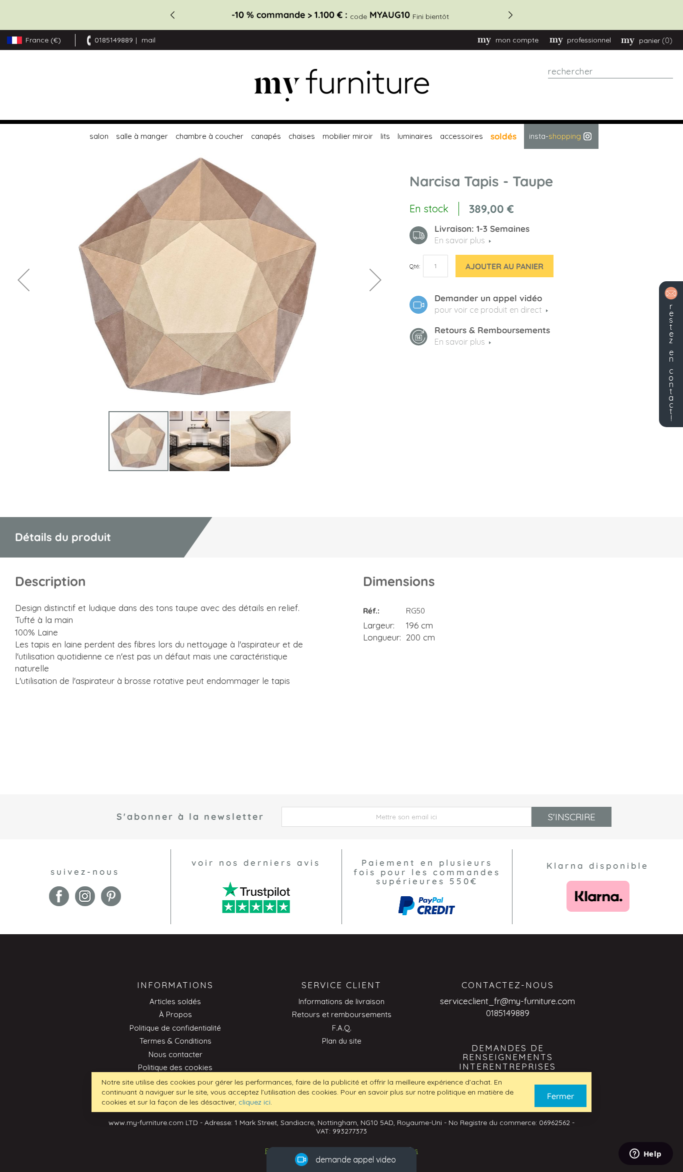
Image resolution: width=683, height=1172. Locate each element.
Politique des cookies (175, 1067)
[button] (24, 279)
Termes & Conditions (176, 1041)
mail (149, 39)
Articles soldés (175, 1001)
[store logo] (341, 85)
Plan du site (342, 1041)
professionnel (589, 39)
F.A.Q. (342, 1028)
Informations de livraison (341, 1001)
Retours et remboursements (342, 1014)
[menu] (341, 136)
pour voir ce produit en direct (488, 310)
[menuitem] (97, 136)
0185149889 (113, 39)
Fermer (560, 1096)
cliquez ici (254, 1102)
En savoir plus (459, 342)
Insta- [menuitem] (555, 136)
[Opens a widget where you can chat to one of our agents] (645, 1154)
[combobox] (610, 71)
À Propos (175, 1014)
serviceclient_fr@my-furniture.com (507, 1001)
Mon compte (517, 39)
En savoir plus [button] (459, 240)
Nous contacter (175, 1054)
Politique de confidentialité (175, 1028)
